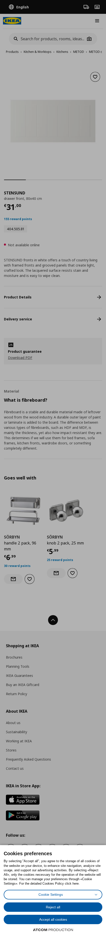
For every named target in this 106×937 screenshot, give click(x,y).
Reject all (53, 907)
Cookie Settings (50, 894)
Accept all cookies (53, 919)
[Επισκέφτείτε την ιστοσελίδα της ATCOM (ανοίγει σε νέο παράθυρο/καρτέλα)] (53, 930)
